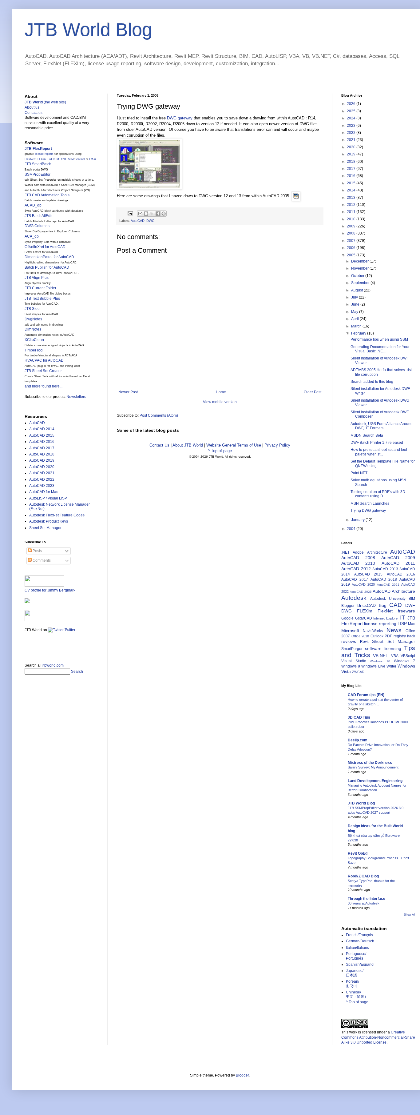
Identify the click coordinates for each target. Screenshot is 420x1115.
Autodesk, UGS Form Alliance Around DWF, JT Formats (382, 426)
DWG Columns (37, 226)
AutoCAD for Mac (43, 492)
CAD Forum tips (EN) (366, 695)
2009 (351, 226)
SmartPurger (352, 649)
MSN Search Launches (370, 503)
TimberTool (34, 350)
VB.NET (380, 655)
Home (221, 392)
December (360, 261)
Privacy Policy (277, 445)
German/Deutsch (360, 941)
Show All (409, 914)
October (358, 276)
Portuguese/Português (356, 956)
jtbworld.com (53, 665)
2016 (351, 176)
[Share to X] (152, 214)
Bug (382, 605)
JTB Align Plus (37, 277)
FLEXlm (41, 159)
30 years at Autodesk (363, 903)
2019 (351, 154)
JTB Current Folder (40, 288)
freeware (406, 610)
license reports (44, 153)
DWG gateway (179, 118)
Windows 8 (350, 666)
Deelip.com (357, 740)
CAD (395, 605)
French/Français (359, 935)
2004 (351, 529)
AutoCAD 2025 (361, 591)
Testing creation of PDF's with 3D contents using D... (378, 494)
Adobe (358, 552)
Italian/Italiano (357, 947)
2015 (351, 183)
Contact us (33, 112)
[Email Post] (130, 213)
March (357, 326)
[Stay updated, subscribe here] (27, 646)
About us (32, 107)
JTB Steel (33, 309)
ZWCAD (358, 672)
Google (347, 618)
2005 (351, 255)
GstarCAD (363, 618)
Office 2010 (360, 636)
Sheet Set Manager (45, 528)
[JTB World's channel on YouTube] (40, 620)
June (355, 304)
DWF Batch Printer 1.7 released (377, 442)
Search (77, 671)
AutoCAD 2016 (41, 441)
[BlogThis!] (146, 214)
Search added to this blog (372, 381)
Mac (411, 624)
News (394, 630)
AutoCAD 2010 (358, 563)
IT (402, 617)
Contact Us (159, 445)
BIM (412, 598)
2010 (351, 219)
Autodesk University (388, 598)
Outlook (376, 636)
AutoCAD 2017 (41, 448)
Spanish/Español (360, 964)
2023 (351, 125)
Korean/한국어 (352, 983)
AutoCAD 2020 (41, 467)
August (357, 290)
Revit (364, 642)
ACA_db (32, 236)
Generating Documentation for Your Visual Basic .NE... (380, 349)
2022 (351, 132)
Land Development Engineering (375, 781)
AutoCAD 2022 (41, 479)
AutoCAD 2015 (41, 435)
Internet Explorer (386, 618)
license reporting (380, 623)
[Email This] (140, 214)
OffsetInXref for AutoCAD (45, 247)
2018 (351, 161)
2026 (351, 104)
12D (63, 159)
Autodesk (354, 598)
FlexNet (30, 159)
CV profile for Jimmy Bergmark (50, 590)
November (360, 268)
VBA (394, 656)
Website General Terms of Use (233, 445)
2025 (351, 111)
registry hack (404, 636)
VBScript (408, 656)
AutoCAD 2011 (398, 563)
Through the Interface (366, 898)
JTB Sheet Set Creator (43, 371)
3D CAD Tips (359, 717)
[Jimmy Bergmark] (27, 602)
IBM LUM (53, 159)
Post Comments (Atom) (159, 415)
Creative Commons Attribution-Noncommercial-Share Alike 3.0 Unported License (378, 1037)
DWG (150, 221)
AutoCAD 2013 (385, 569)
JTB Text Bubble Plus (42, 298)
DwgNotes (33, 319)
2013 (351, 197)
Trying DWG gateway (368, 510)
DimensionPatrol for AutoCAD (49, 257)
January (358, 520)
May (355, 312)
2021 (351, 140)
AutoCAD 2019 (41, 460)
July (355, 297)
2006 (351, 248)
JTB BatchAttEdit (38, 216)
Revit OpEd (357, 853)
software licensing (383, 648)
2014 (351, 190)
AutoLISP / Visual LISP (48, 498)
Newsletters (76, 397)
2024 (351, 118)
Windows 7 (404, 661)
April (355, 319)
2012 (351, 205)
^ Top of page (220, 450)
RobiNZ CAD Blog (363, 876)
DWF (410, 605)
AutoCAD (138, 221)
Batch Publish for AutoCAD (47, 267)
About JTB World (187, 445)
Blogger (348, 606)
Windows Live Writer (378, 666)
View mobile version (220, 402)
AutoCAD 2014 (41, 429)
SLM (71, 159)
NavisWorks (373, 631)
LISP (402, 623)
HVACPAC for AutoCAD (44, 360)
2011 (351, 212)
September (360, 283)
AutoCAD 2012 (356, 568)
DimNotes (33, 329)
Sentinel (80, 159)
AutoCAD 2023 (41, 485)
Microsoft (350, 630)
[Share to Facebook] (158, 214)
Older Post (312, 392)
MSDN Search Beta (367, 435)
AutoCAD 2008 (358, 557)
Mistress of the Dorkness (370, 762)
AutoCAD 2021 (41, 473)
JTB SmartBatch (38, 164)
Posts (37, 551)
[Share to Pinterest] (163, 214)
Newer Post (128, 392)
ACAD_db (33, 205)
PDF (388, 636)
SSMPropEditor (37, 174)
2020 (351, 147)
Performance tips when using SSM (379, 339)
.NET (345, 552)
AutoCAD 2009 (398, 557)
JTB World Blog (88, 29)
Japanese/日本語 (354, 973)
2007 (351, 241)
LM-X (92, 159)
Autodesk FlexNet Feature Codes (57, 515)
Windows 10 (380, 661)
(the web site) (45, 102)
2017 (351, 168)
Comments (41, 560)
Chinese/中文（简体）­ (357, 994)
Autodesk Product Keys (48, 521)
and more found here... (43, 386)
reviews (348, 641)
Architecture (377, 552)
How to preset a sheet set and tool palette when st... (379, 451)
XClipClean (34, 340)
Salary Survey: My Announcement (373, 767)
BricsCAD (366, 605)
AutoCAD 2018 (41, 454)
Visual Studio (353, 661)
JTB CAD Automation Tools (47, 195)
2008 (351, 233)
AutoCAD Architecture (394, 591)
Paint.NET (359, 473)
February (359, 333)
